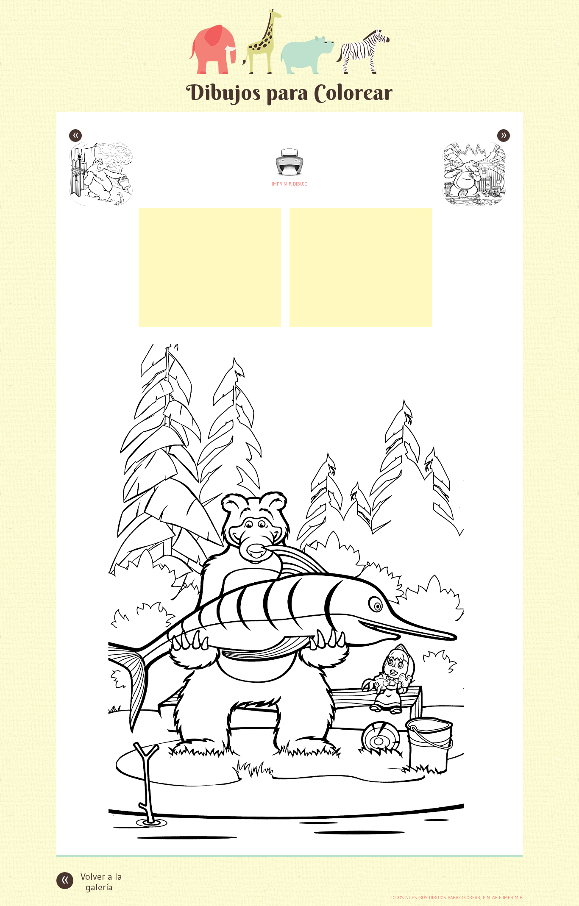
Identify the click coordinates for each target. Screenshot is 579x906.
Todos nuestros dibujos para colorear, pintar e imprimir (457, 897)
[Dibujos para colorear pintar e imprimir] (289, 41)
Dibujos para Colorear (289, 92)
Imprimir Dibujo (289, 184)
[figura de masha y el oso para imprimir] (289, 842)
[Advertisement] (210, 267)
